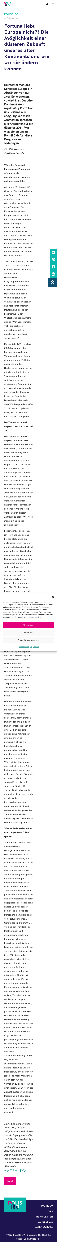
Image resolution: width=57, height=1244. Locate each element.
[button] (52, 596)
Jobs (49, 1211)
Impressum (34, 647)
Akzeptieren (28, 625)
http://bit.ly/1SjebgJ (15, 1170)
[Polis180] (7, 4)
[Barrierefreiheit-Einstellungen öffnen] (52, 282)
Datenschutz (24, 647)
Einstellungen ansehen (28, 640)
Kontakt (47, 1206)
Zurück (10, 1181)
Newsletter (44, 1216)
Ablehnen (28, 632)
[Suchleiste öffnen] (47, 4)
